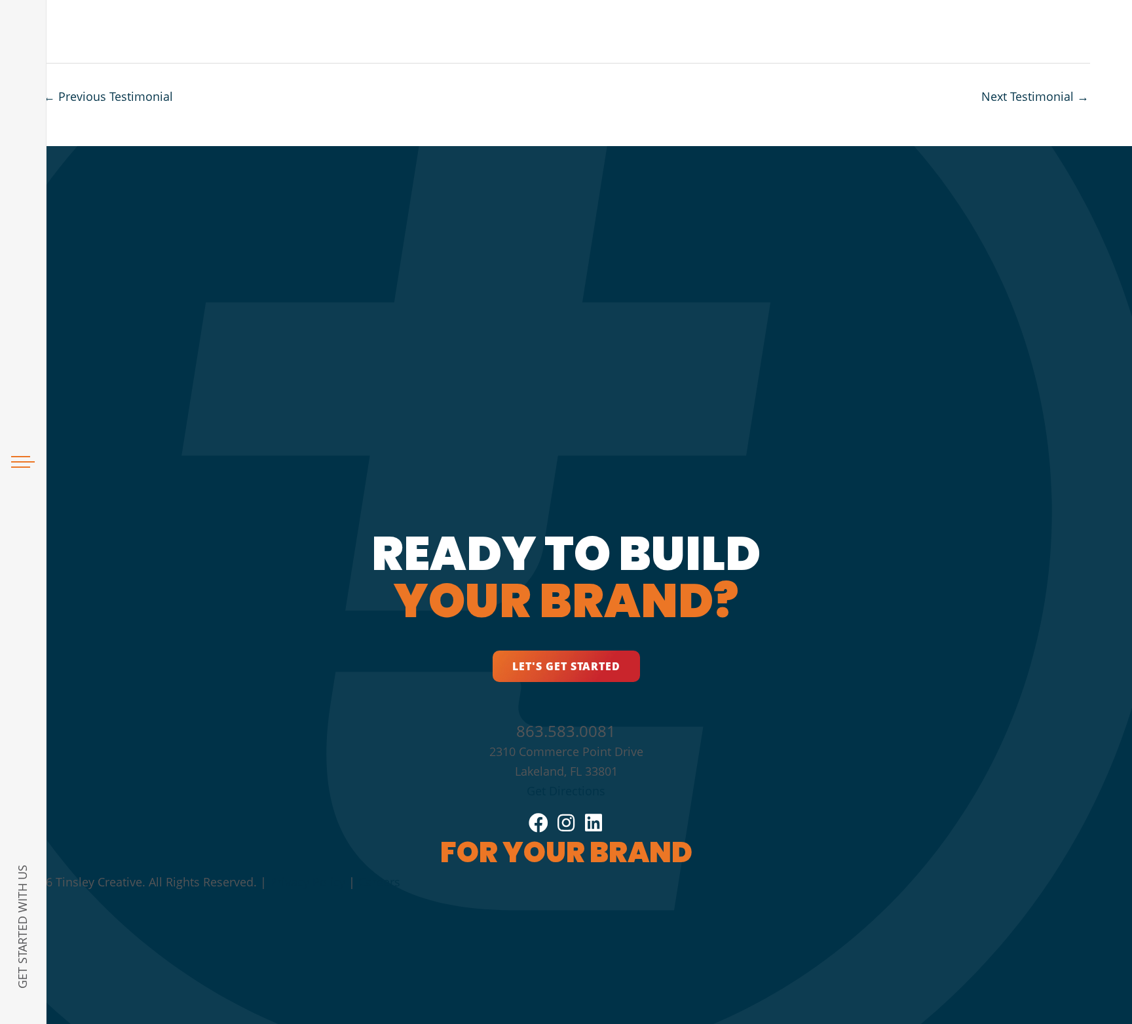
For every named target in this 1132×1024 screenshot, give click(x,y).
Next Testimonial (1035, 96)
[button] (566, 666)
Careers (379, 882)
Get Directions (566, 791)
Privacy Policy (307, 882)
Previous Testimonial (108, 96)
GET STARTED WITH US (22, 927)
